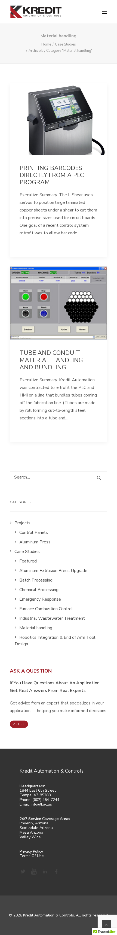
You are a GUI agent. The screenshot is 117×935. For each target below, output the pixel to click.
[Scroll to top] (106, 924)
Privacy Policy (31, 851)
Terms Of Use (32, 855)
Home (46, 44)
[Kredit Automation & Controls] (36, 12)
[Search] (58, 477)
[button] (104, 11)
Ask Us (19, 724)
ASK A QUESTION (31, 671)
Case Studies (65, 44)
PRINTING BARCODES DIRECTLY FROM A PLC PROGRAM (52, 175)
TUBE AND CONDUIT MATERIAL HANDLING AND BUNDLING (51, 360)
